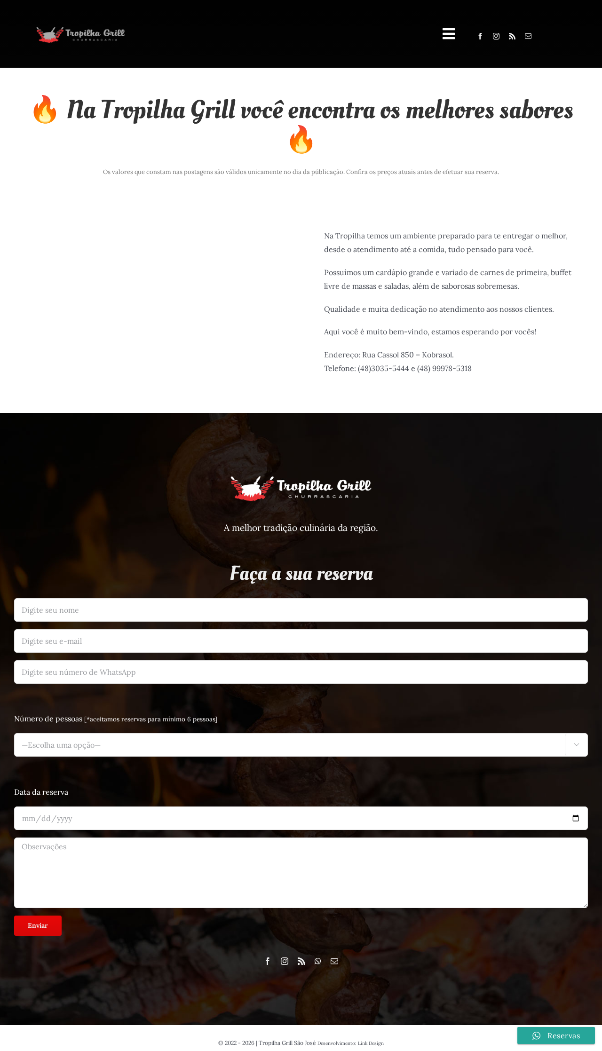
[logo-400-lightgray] (80, 28)
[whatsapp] (318, 961)
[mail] (528, 36)
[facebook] (480, 36)
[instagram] (496, 36)
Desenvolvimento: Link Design (350, 1043)
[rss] (512, 36)
